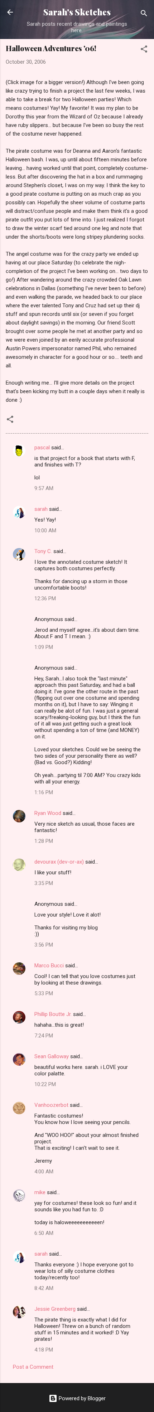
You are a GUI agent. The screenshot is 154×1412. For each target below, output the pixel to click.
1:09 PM (43, 647)
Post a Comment (33, 1367)
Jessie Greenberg (55, 1309)
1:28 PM (43, 841)
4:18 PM (43, 1350)
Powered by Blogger (81, 1398)
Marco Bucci (49, 965)
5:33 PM (43, 993)
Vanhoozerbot (51, 1105)
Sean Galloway (51, 1056)
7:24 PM (43, 1035)
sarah (41, 509)
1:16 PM (43, 792)
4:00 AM (43, 1171)
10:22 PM (45, 1084)
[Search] (144, 14)
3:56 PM (43, 945)
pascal (42, 447)
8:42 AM (43, 1288)
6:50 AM (43, 1233)
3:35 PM (43, 883)
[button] (144, 50)
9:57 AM (43, 488)
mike (39, 1192)
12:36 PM (45, 598)
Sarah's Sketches (77, 12)
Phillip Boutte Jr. (53, 1014)
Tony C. (43, 551)
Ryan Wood (47, 813)
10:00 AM (45, 530)
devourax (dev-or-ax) (59, 862)
